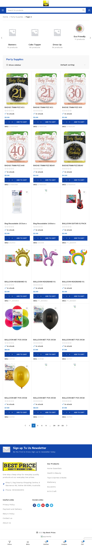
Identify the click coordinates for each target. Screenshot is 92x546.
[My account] (89, 10)
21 (58, 425)
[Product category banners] (12, 36)
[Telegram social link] (51, 505)
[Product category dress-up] (57, 36)
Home (6, 17)
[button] (17, 122)
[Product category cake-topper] (34, 36)
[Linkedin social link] (47, 505)
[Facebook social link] (34, 505)
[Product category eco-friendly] (79, 32)
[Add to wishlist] (25, 76)
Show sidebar (15, 65)
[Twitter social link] (38, 505)
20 (54, 425)
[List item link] (24, 484)
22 (63, 425)
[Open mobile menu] (3, 10)
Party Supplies (17, 17)
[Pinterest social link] (43, 505)
